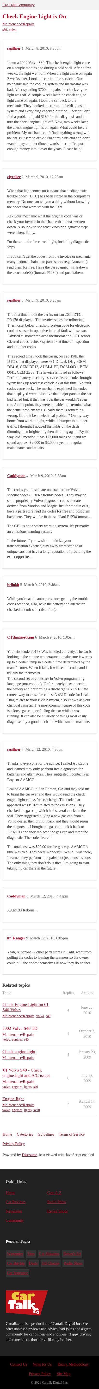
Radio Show (56, 1202)
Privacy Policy (14, 1144)
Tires (31, 1254)
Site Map (63, 1374)
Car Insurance (17, 1273)
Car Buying (16, 1263)
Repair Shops (57, 1211)
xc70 (36, 1110)
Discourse (29, 1155)
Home (7, 1134)
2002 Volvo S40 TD (19, 1028)
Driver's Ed (72, 1254)
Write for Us (42, 1364)
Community (15, 1220)
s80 (4, 30)
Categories (25, 1134)
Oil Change (50, 1263)
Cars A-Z (54, 1193)
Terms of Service (72, 1134)
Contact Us (18, 1364)
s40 (48, 1016)
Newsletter (14, 1211)
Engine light (13, 1098)
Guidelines (46, 1134)
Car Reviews (15, 1202)
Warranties (15, 1254)
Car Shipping (49, 1254)
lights (27, 1087)
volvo (13, 30)
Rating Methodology (73, 1364)
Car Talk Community (18, 5)
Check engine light (18, 1051)
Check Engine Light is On (34, 16)
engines (17, 1039)
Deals (33, 1263)
